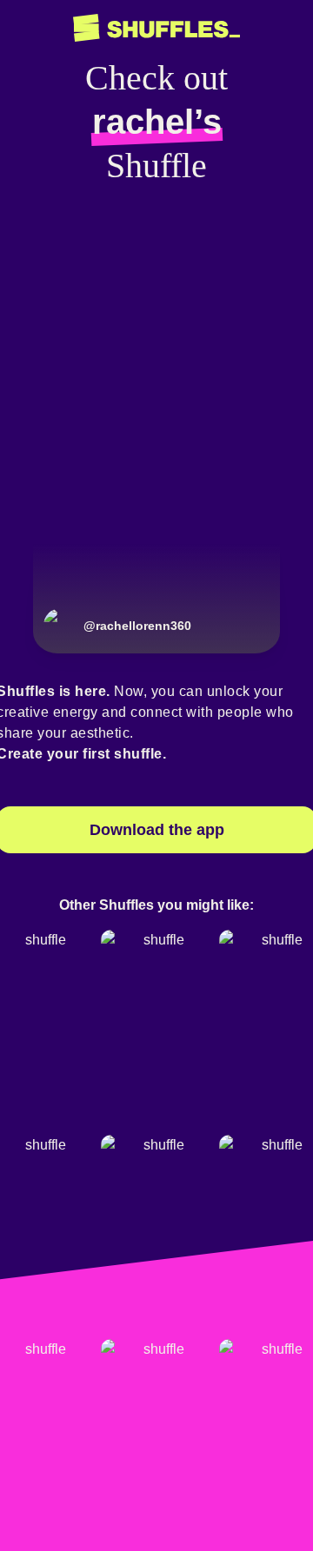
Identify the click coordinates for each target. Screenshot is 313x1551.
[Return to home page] (156, 28)
